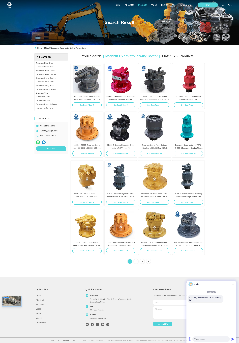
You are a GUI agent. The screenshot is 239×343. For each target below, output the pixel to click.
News (38, 313)
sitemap (65, 340)
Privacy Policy (55, 340)
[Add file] (189, 339)
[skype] (43, 142)
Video (38, 309)
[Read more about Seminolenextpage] (142, 261)
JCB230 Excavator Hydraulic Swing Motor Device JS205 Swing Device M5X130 (121, 197)
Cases (39, 318)
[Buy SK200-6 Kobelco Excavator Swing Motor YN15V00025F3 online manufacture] (120, 128)
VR (173, 5)
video (154, 5)
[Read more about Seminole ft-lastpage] (148, 261)
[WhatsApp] (38, 142)
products (142, 5)
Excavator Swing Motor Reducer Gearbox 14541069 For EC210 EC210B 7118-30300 (154, 148)
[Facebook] (92, 325)
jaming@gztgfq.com (49, 131)
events (164, 5)
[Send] (233, 339)
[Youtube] (97, 325)
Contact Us (41, 322)
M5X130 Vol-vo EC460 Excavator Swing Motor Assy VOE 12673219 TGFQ (87, 99)
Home (117, 5)
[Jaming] (107, 325)
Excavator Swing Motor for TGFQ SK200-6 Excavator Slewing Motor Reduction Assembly (188, 148)
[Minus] (232, 284)
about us (129, 5)
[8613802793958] (102, 325)
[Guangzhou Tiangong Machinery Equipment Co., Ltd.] (9, 5)
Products (40, 304)
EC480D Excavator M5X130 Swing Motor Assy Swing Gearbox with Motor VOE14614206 (188, 197)
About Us (40, 300)
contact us (185, 5)
